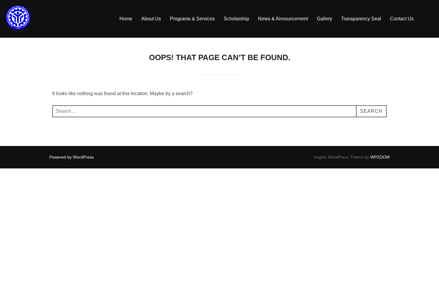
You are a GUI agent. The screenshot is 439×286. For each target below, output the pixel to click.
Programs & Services (192, 18)
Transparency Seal (361, 18)
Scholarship (236, 18)
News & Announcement (283, 18)
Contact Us (402, 18)
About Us (151, 18)
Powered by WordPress (71, 157)
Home (125, 18)
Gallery (324, 18)
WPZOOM (380, 157)
